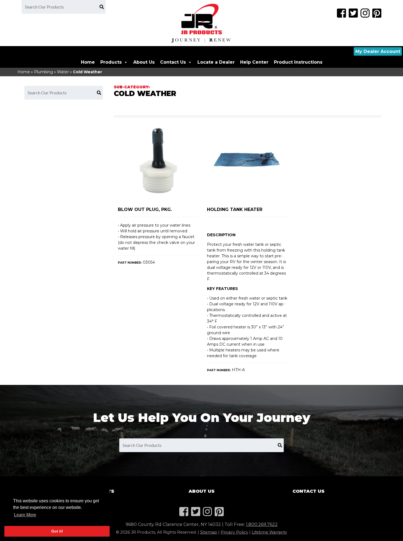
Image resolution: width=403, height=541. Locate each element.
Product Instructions (298, 62)
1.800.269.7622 (262, 524)
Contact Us (173, 62)
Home (88, 62)
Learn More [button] (25, 514)
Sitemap (208, 532)
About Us (144, 62)
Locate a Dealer (216, 62)
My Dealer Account (377, 51)
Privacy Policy (234, 532)
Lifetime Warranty (269, 532)
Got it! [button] (57, 531)
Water (63, 71)
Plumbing (43, 71)
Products (111, 62)
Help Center (254, 62)
